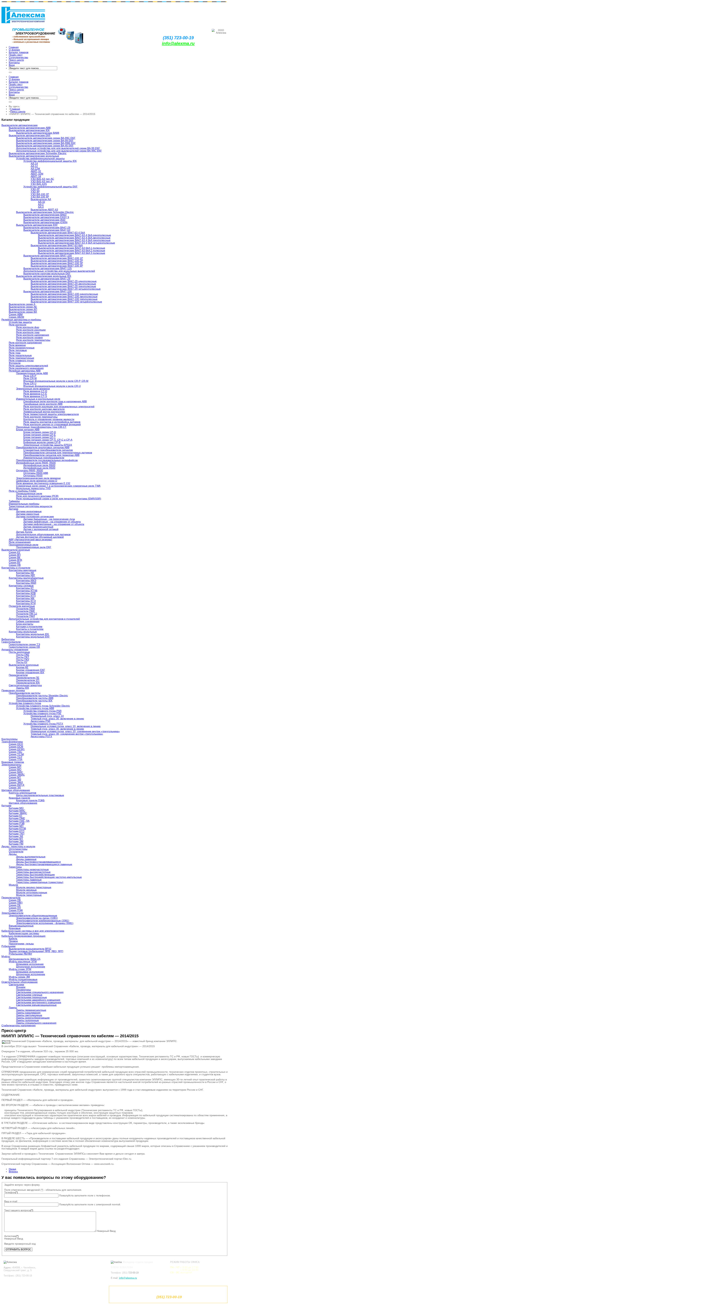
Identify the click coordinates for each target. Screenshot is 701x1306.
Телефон (11, 1192)
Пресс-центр (17, 111)
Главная (15, 108)
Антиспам (11, 1236)
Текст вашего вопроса (18, 1210)
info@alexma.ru (178, 43)
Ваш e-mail (10, 1201)
